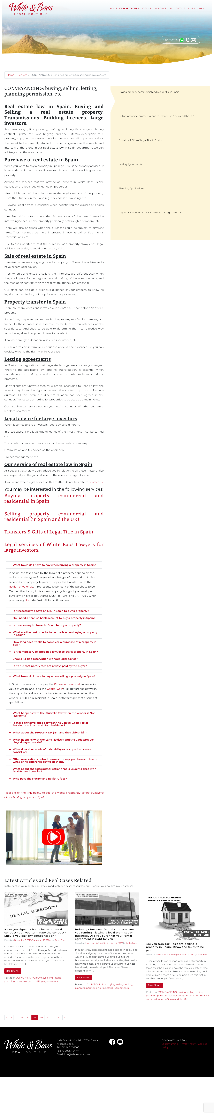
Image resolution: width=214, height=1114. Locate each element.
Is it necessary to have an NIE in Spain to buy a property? (51, 611)
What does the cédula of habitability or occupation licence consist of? (52, 751)
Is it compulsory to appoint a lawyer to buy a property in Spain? (55, 651)
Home (113, 8)
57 (59, 1017)
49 (41, 1017)
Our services (128, 8)
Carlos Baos (59, 940)
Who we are (163, 8)
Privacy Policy (188, 1043)
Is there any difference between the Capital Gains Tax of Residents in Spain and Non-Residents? (50, 724)
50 (47, 1017)
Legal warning (170, 1043)
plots (27, 600)
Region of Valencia (21, 586)
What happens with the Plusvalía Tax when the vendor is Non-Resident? (55, 714)
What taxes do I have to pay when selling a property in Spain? (54, 676)
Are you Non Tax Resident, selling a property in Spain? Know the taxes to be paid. (175, 947)
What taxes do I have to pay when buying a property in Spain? (54, 565)
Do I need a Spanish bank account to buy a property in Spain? (54, 618)
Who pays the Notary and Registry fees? (40, 778)
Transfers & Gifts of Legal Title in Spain (48, 532)
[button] (54, 565)
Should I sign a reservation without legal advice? (45, 658)
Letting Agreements (46, 981)
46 (22, 1017)
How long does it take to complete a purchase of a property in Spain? (54, 643)
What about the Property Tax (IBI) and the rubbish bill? (50, 732)
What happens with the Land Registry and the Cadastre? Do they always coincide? (53, 741)
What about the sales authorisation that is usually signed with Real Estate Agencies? (54, 770)
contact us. (96, 482)
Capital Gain (55, 688)
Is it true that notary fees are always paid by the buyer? (50, 666)
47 (28, 1017)
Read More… (13, 971)
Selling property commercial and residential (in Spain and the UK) (54, 516)
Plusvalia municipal (67, 684)
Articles (147, 8)
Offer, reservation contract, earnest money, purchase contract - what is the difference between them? (55, 760)
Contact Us (181, 8)
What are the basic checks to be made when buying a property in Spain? (55, 634)
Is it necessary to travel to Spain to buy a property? (47, 625)
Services (22, 75)
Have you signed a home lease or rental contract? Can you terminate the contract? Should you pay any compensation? (35, 932)
